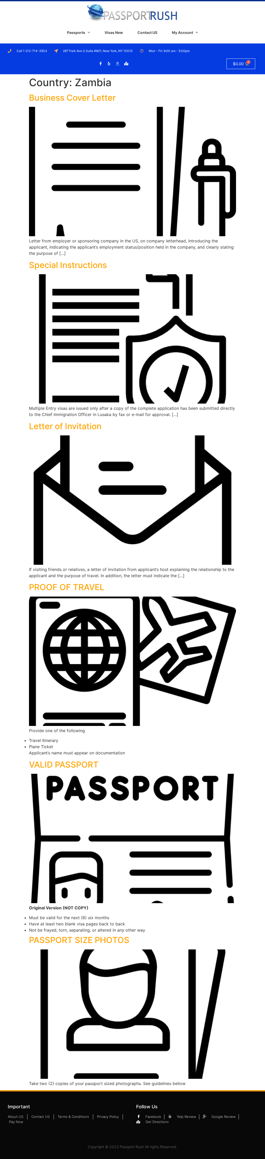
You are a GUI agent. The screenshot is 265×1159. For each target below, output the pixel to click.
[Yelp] (109, 63)
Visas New (114, 32)
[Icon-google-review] (117, 63)
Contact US (147, 32)
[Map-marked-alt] (126, 63)
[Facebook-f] (100, 63)
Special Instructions (68, 265)
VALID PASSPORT (64, 765)
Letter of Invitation (65, 426)
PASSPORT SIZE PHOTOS (79, 940)
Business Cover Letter (72, 98)
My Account (182, 32)
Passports (76, 32)
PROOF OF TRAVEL (66, 587)
